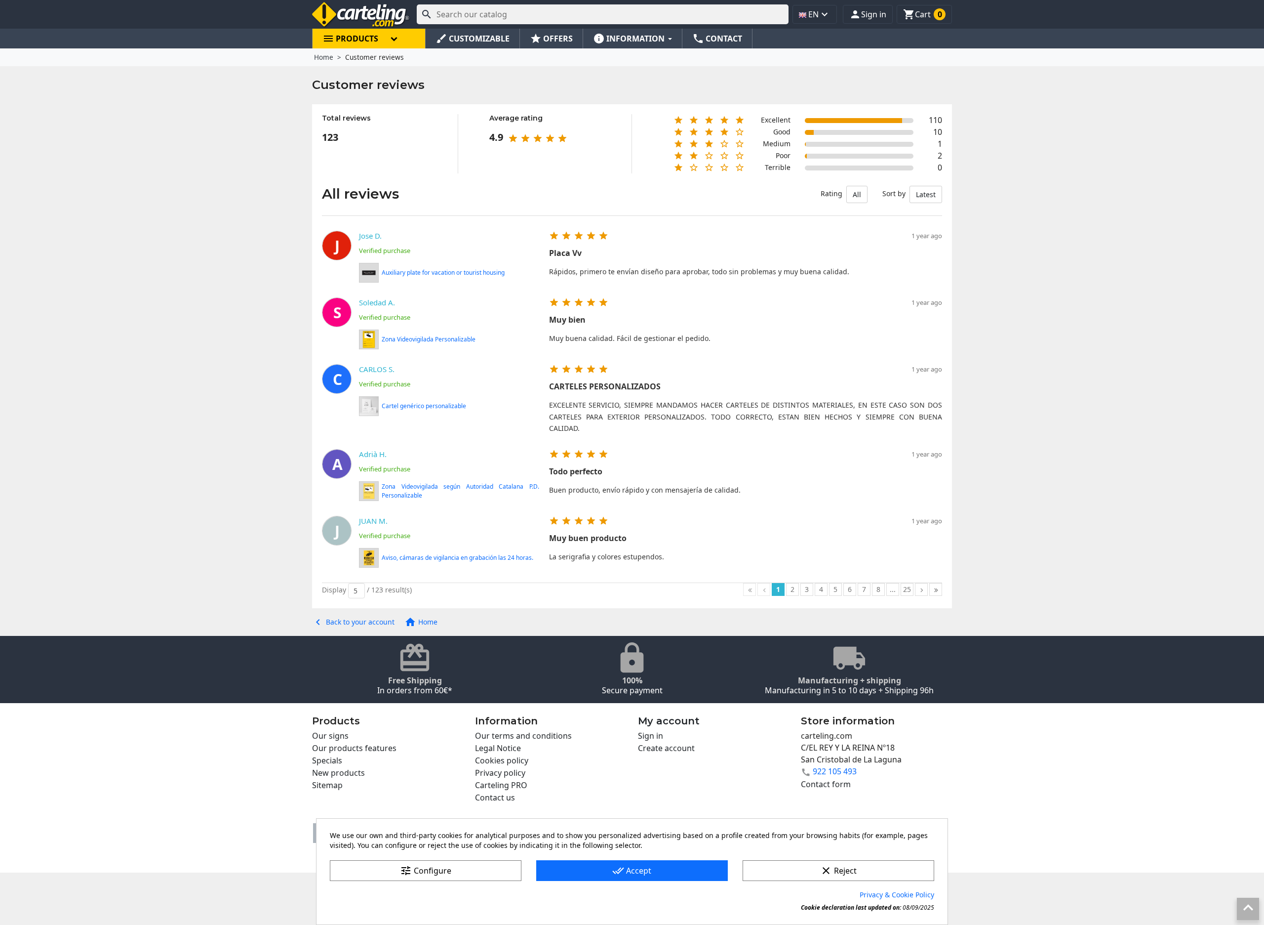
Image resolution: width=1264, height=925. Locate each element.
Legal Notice (498, 748)
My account (669, 721)
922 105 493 (835, 771)
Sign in (650, 735)
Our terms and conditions (523, 735)
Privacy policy (500, 772)
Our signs (330, 735)
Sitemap (327, 785)
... (893, 589)
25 (907, 589)
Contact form (826, 784)
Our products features (354, 748)
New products (338, 772)
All (857, 194)
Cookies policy (501, 760)
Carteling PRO (501, 785)
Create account (666, 748)
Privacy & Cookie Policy (897, 894)
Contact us (495, 797)
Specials (327, 760)
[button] (868, 14)
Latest (926, 194)
